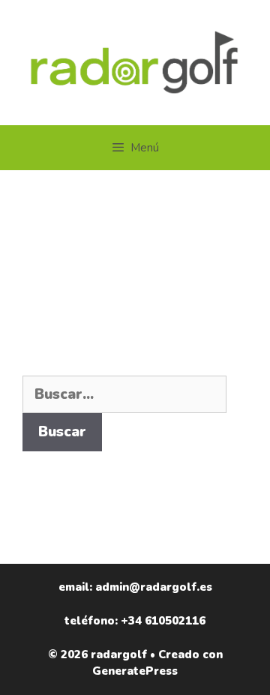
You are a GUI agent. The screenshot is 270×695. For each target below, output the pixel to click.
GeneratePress (135, 671)
